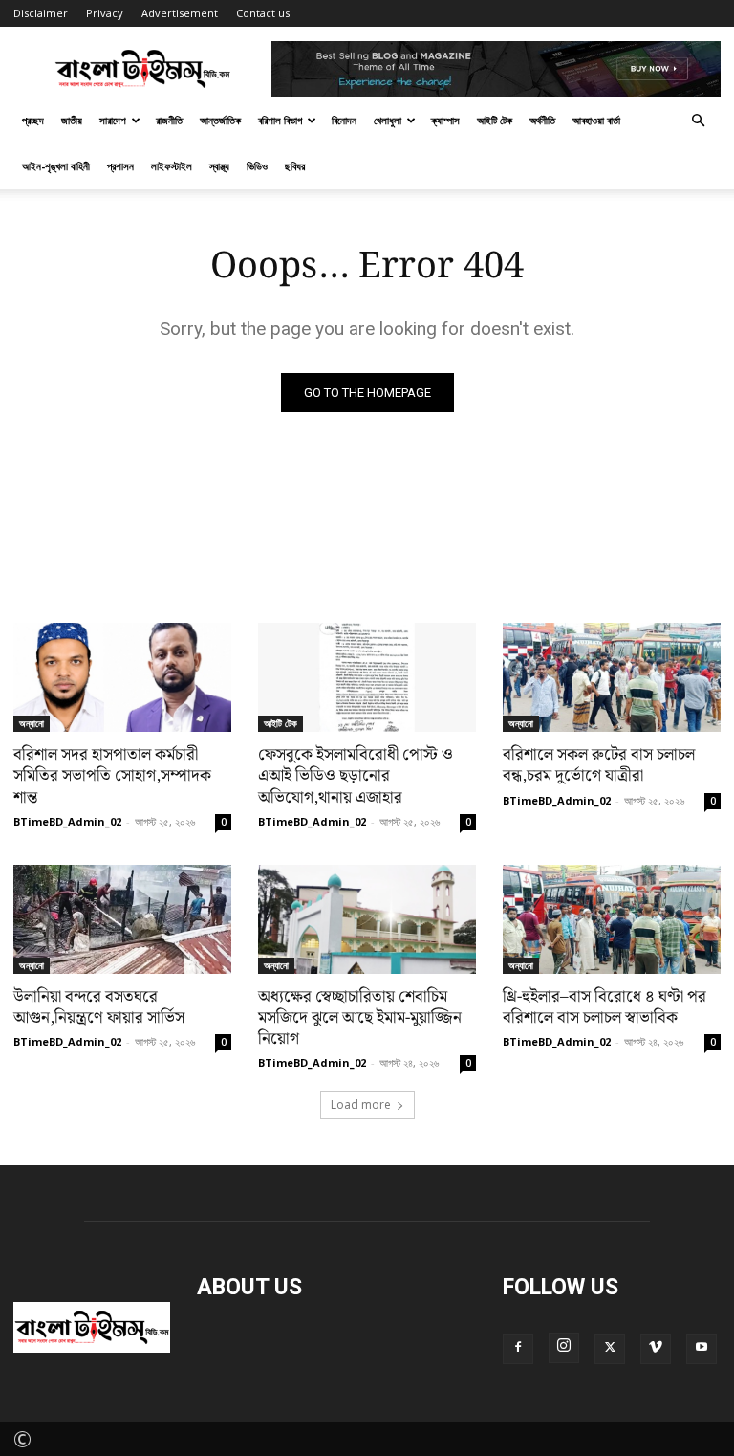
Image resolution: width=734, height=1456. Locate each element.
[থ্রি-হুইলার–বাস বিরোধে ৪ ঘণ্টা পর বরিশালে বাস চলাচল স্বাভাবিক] (612, 919)
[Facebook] (518, 1349)
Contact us (263, 13)
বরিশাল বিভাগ (280, 120)
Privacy (104, 13)
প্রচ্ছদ (33, 120)
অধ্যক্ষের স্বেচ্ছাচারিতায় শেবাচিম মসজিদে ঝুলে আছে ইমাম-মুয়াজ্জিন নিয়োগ (360, 1017)
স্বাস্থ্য (219, 166)
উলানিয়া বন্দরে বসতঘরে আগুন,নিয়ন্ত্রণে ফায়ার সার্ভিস (98, 1007)
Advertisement (179, 13)
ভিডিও (257, 166)
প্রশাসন (120, 166)
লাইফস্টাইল (171, 166)
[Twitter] (609, 1349)
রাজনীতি (169, 120)
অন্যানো (31, 723)
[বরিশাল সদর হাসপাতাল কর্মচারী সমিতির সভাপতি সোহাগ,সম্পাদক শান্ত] (122, 677)
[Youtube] (701, 1349)
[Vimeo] (655, 1349)
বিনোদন (344, 120)
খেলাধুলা (387, 120)
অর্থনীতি (542, 120)
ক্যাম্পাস (445, 120)
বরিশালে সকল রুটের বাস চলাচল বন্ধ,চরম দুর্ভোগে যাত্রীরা (599, 765)
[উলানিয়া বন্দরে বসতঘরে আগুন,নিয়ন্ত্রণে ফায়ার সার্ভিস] (122, 919)
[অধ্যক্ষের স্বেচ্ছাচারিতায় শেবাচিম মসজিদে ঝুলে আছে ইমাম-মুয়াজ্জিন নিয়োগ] (367, 919)
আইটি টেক (494, 120)
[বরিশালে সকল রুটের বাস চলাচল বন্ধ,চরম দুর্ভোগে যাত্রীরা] (612, 677)
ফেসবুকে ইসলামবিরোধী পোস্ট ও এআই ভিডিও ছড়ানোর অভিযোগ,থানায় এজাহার (355, 775)
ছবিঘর (295, 166)
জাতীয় (71, 120)
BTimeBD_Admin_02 (67, 821)
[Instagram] (564, 1348)
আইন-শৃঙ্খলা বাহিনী (56, 166)
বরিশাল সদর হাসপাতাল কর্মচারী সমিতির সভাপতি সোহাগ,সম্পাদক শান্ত (112, 775)
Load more (361, 1104)
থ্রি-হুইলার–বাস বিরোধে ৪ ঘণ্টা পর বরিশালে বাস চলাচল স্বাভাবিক (604, 1007)
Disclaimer (40, 13)
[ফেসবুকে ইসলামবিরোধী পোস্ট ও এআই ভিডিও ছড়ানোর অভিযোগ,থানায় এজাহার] (367, 677)
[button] (698, 117)
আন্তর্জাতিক (220, 120)
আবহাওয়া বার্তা (596, 120)
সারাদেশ (112, 120)
